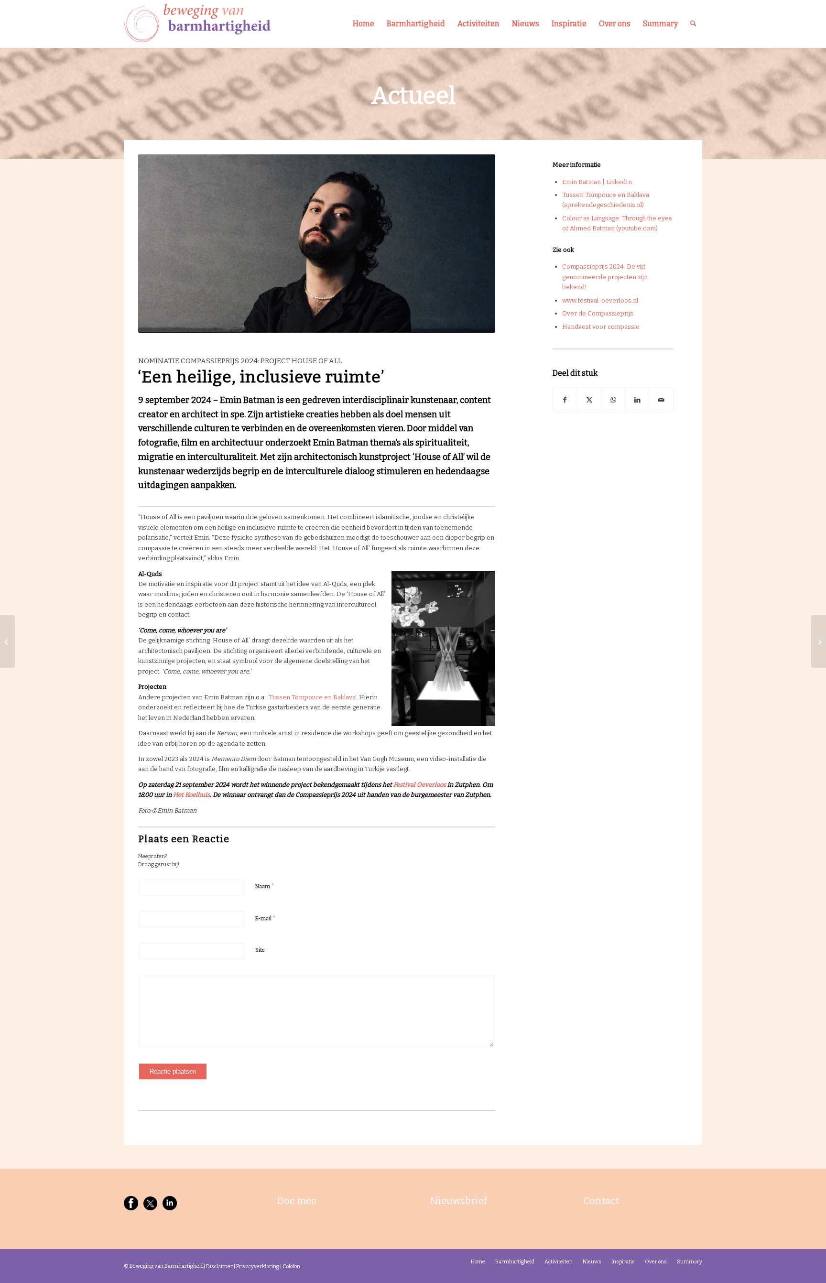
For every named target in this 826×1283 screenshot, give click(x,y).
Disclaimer (219, 1266)
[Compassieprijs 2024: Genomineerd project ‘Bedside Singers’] (7, 641)
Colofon (291, 1266)
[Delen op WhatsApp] (613, 400)
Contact (601, 1201)
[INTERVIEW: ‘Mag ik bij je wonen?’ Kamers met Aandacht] (818, 641)
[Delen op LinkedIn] (637, 400)
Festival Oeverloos (419, 784)
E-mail (265, 918)
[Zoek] (693, 24)
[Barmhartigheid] (197, 24)
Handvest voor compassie (601, 326)
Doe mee (296, 1201)
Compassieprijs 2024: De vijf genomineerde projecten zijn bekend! (605, 277)
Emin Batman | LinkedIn (597, 181)
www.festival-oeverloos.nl (600, 300)
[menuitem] (363, 24)
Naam (264, 886)
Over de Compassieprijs (597, 313)
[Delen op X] (589, 400)
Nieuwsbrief (458, 1201)
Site (260, 950)
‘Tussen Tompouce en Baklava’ (311, 697)
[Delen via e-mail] (661, 400)
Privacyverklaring (257, 1266)
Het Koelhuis (191, 794)
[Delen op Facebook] (565, 400)
